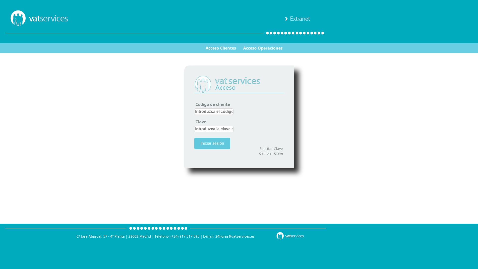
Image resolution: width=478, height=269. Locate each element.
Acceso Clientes (221, 48)
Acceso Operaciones (263, 48)
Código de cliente (212, 104)
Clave (200, 122)
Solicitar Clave (271, 148)
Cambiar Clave (271, 153)
